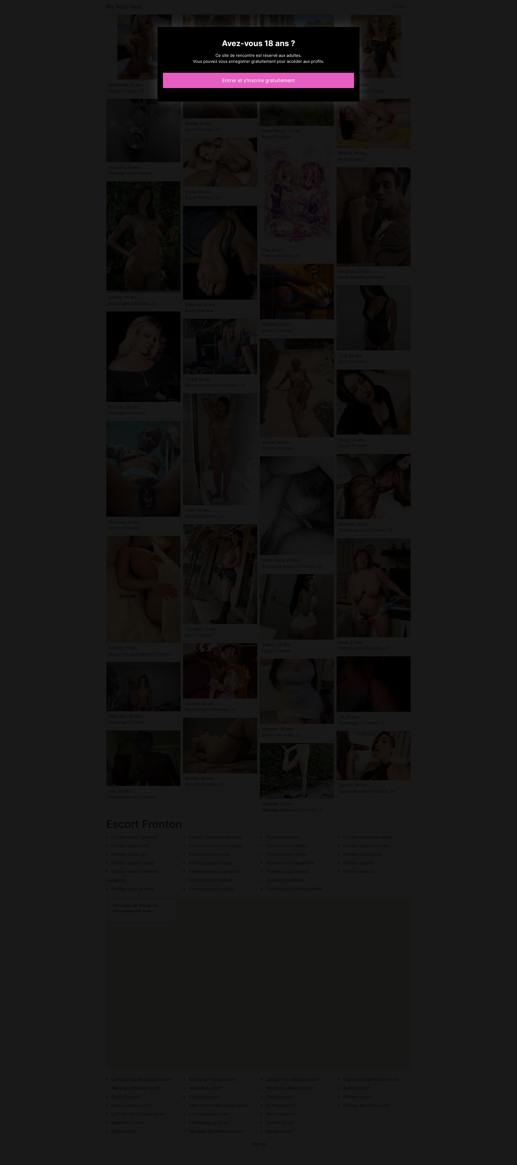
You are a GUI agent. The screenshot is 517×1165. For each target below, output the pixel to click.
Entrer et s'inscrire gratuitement (258, 80)
